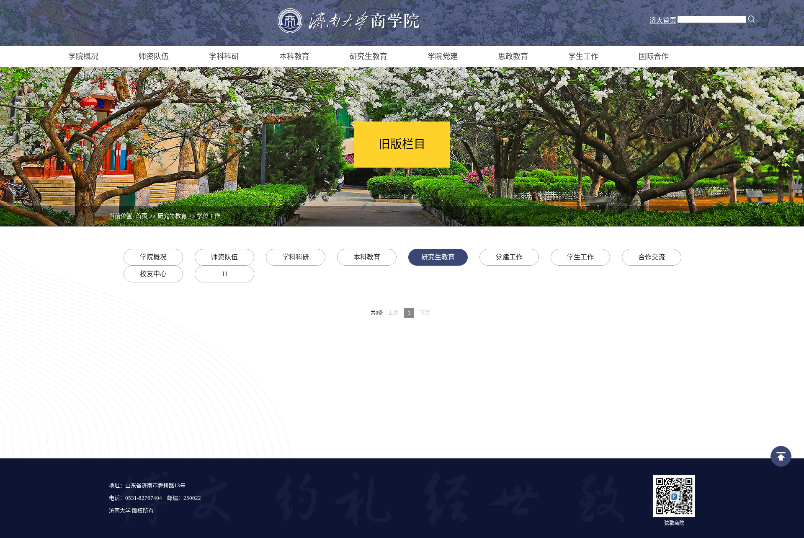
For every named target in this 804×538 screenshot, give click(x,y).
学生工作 (583, 56)
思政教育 (513, 56)
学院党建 (443, 56)
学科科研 (224, 56)
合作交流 (651, 257)
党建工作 (509, 257)
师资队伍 (154, 56)
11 (225, 273)
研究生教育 (368, 56)
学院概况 (83, 56)
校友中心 (83, 77)
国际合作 (654, 56)
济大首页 (662, 20)
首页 (141, 216)
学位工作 (208, 216)
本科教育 (294, 56)
